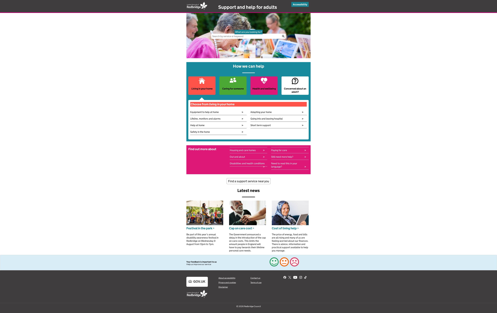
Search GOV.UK (283, 36)
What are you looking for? (248, 32)
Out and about (247, 156)
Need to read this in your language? (288, 165)
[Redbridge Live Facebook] (285, 277)
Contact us (255, 278)
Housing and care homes (247, 150)
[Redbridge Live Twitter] (289, 277)
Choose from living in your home (213, 104)
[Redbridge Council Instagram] (300, 277)
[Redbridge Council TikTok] (305, 277)
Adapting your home (277, 112)
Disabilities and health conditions (247, 163)
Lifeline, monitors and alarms (216, 118)
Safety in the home (216, 131)
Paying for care (288, 150)
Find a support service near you (248, 181)
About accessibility (226, 278)
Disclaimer (223, 287)
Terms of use (255, 282)
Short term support (277, 125)
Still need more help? (288, 156)
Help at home (216, 125)
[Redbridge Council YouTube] (295, 277)
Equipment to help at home (216, 112)
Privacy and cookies (227, 282)
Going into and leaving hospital (277, 118)
